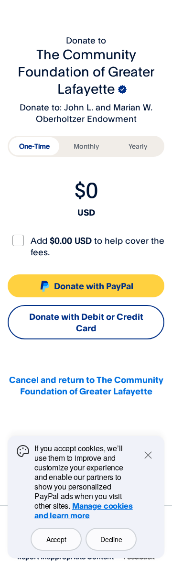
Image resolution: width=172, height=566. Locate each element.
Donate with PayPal (93, 286)
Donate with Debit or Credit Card (86, 322)
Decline (111, 539)
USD (86, 212)
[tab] (34, 146)
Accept (56, 539)
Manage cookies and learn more (83, 510)
